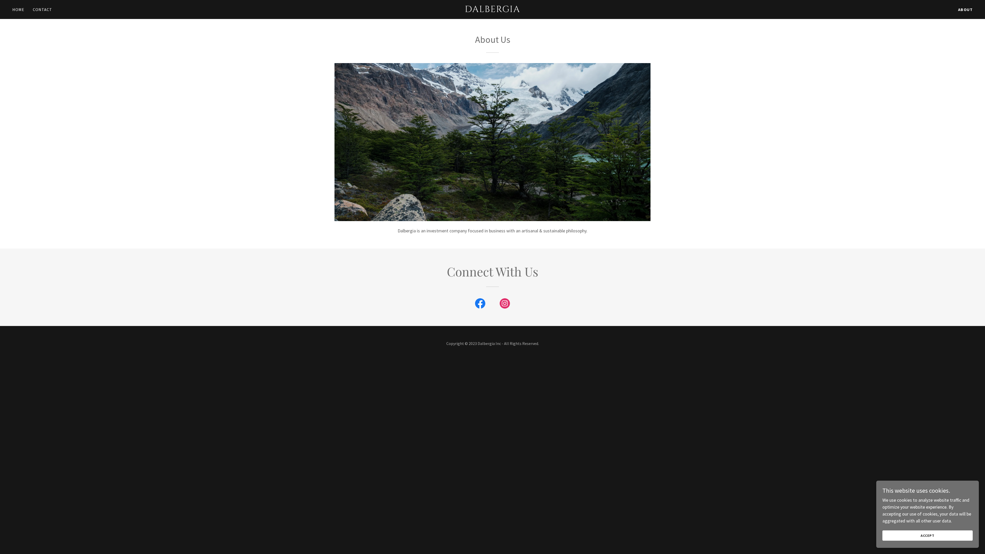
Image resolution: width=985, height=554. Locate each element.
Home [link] (18, 9)
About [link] (965, 9)
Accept (927, 535)
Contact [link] (42, 9)
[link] (492, 10)
